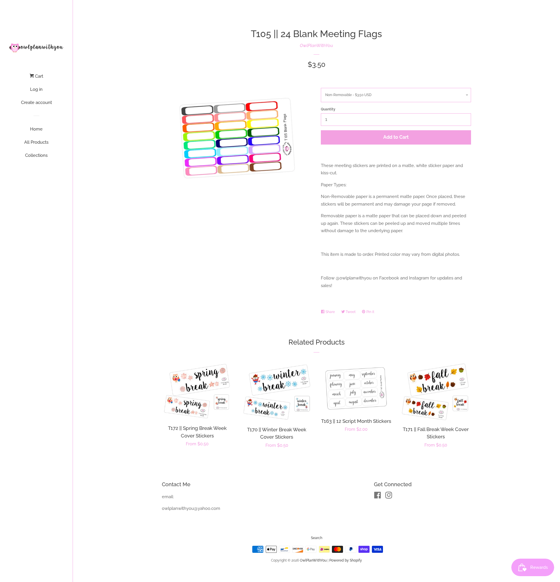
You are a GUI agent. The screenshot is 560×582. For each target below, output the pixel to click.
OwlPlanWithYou (316, 45)
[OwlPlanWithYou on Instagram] (388, 496)
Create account (36, 102)
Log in (36, 89)
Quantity (328, 109)
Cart (38, 76)
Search (316, 538)
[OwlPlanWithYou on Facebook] (377, 496)
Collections (36, 155)
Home (36, 129)
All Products (36, 142)
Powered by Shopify (345, 560)
